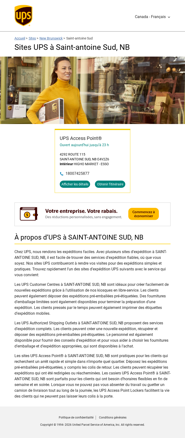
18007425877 (77, 173)
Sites (32, 38)
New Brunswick (51, 38)
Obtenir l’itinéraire (110, 184)
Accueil (19, 38)
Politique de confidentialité (76, 417)
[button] (153, 17)
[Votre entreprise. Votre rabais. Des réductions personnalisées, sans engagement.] (92, 223)
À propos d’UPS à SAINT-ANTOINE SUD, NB (78, 237)
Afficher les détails (74, 184)
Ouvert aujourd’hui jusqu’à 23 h (84, 145)
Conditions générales (112, 417)
